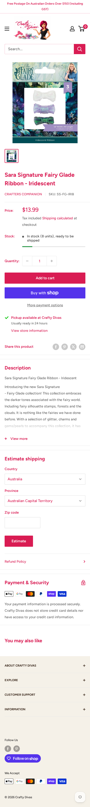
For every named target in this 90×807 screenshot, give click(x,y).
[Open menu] (7, 29)
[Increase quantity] (52, 261)
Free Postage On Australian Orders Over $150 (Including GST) (45, 6)
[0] (81, 28)
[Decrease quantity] (27, 261)
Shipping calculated (57, 218)
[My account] (72, 28)
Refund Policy (15, 561)
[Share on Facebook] (56, 346)
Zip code (12, 512)
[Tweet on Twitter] (73, 346)
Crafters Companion (23, 194)
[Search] (79, 49)
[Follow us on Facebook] (8, 748)
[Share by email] (82, 346)
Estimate (19, 541)
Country (11, 469)
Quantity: (12, 261)
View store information (29, 331)
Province (11, 491)
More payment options (45, 305)
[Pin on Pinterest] (64, 346)
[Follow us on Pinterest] (16, 748)
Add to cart (45, 278)
